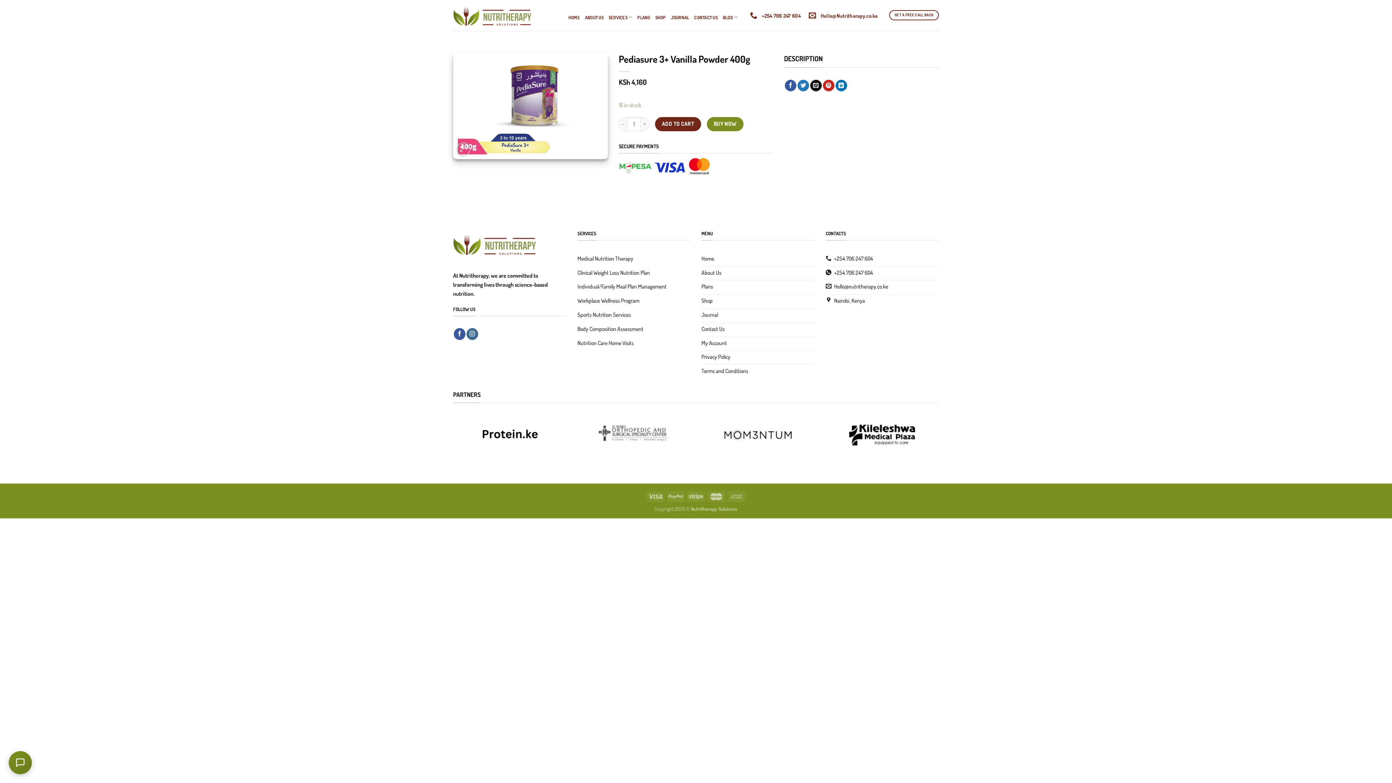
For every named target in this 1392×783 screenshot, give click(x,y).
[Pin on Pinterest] (828, 86)
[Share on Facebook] (790, 86)
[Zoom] (464, 149)
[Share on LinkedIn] (841, 86)
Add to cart (678, 123)
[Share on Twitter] (803, 86)
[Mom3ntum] (758, 435)
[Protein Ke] (510, 435)
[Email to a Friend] (816, 86)
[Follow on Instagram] (472, 334)
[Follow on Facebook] (459, 334)
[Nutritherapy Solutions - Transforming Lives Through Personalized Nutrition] (505, 15)
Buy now (725, 123)
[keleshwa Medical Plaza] (882, 435)
